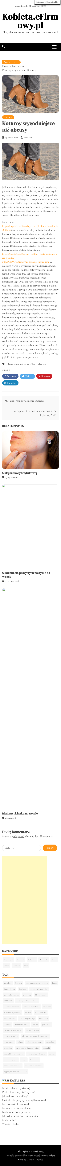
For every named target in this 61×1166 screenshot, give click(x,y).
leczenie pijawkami (31, 1007)
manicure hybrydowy (12, 1013)
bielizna (18, 983)
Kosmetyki (8, 960)
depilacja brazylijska (38, 989)
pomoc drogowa (32, 1030)
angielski (7, 983)
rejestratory (9, 1042)
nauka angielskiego (27, 1018)
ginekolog (27, 995)
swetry (52, 1054)
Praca (54, 960)
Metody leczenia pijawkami (16, 1107)
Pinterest (45, 376)
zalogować (18, 836)
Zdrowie (16, 966)
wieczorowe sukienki (12, 1066)
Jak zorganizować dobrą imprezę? (26, 400)
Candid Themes (35, 1159)
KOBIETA (8, 1001)
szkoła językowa (10, 1060)
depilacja (22, 989)
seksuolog (8, 1048)
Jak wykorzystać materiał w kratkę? (20, 1115)
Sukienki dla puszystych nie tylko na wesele (26, 575)
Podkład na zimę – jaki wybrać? (18, 1092)
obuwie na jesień (22, 1024)
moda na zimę (9, 1018)
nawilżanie (43, 1018)
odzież (35, 1024)
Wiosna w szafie (10, 1123)
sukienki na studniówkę (14, 1054)
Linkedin (11, 382)
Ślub (26, 966)
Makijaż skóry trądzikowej (19, 473)
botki (54, 983)
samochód (50, 1042)
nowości (7, 1024)
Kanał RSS (17, 1080)
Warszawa (34, 1060)
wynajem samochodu (33, 1066)
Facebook (11, 376)
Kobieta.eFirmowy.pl (30, 21)
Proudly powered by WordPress (22, 1155)
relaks (20, 1042)
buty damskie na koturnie (18, 364)
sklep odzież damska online (27, 1048)
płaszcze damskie (11, 1036)
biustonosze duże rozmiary (37, 983)
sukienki (46, 1048)
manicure (47, 1007)
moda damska (40, 1013)
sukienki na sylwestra (36, 1054)
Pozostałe (44, 960)
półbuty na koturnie (38, 364)
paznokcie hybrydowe (13, 1030)
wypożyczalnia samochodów (15, 1072)
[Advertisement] (24, 900)
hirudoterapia (40, 995)
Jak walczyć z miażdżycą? (15, 1096)
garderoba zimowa (11, 995)
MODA (28, 1013)
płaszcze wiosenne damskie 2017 (35, 1036)
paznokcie (46, 1024)
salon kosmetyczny (34, 1042)
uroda (23, 1060)
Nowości (20, 960)
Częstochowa (9, 989)
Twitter (28, 376)
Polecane (8, 117)
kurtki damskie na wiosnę (27, 1001)
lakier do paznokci (11, 1007)
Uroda (6, 966)
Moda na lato (9, 1119)
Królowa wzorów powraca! (16, 1111)
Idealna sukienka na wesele (20, 813)
